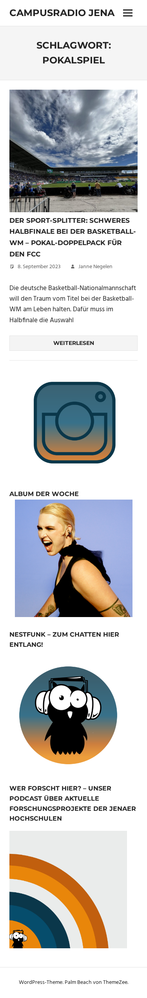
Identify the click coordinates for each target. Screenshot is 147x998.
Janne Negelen (95, 266)
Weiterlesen (73, 343)
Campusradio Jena (61, 12)
